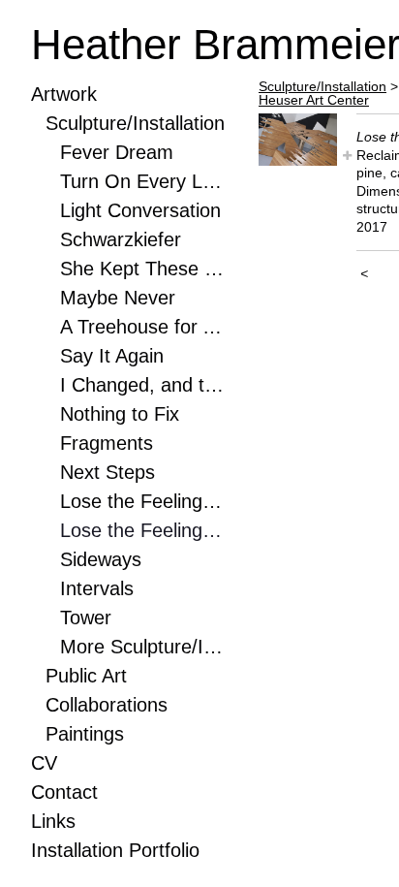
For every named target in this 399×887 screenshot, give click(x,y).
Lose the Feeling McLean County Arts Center (142, 501)
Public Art (86, 675)
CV (44, 763)
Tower (85, 617)
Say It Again (112, 355)
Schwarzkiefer (120, 239)
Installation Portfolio (115, 850)
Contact (64, 792)
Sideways (100, 559)
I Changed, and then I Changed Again (142, 385)
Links (53, 821)
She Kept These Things (142, 268)
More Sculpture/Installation (142, 646)
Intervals (97, 588)
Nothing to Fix (119, 414)
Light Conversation (140, 210)
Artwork (64, 94)
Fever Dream (116, 152)
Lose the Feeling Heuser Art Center (142, 530)
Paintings (85, 733)
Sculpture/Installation (135, 123)
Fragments (106, 443)
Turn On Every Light (142, 181)
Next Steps (107, 472)
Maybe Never (117, 297)
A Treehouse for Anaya (142, 326)
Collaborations (107, 704)
